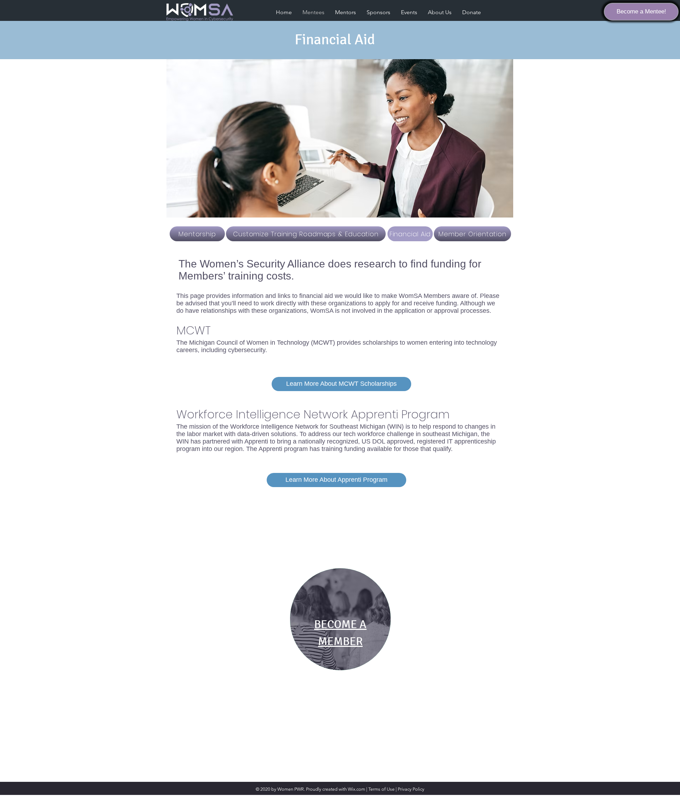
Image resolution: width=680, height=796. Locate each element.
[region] (340, 619)
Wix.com (356, 789)
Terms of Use (381, 789)
